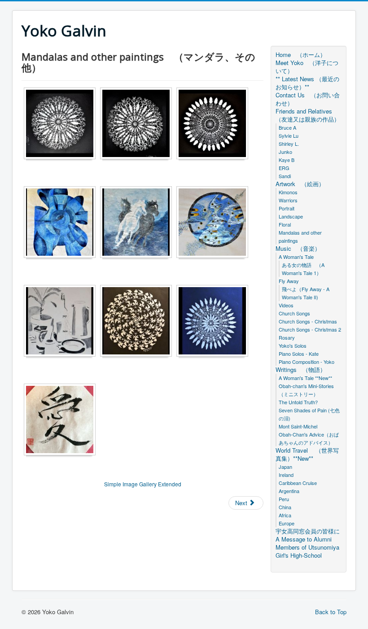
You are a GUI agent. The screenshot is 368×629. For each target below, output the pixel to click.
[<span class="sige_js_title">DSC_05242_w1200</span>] (62, 124)
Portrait (289, 208)
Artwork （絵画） (300, 184)
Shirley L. (291, 143)
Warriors (290, 200)
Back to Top (330, 611)
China (285, 507)
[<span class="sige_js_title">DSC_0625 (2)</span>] (138, 322)
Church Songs (297, 313)
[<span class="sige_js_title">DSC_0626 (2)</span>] (214, 322)
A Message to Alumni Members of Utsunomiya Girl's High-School (307, 547)
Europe (286, 523)
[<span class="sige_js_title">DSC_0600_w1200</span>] (138, 223)
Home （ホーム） (301, 55)
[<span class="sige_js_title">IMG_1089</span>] (62, 420)
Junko (288, 151)
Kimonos (290, 192)
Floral (285, 224)
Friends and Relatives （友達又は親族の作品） (308, 115)
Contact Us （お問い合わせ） (308, 99)
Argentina (291, 490)
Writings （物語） (301, 370)
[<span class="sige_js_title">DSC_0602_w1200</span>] (214, 223)
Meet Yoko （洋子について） (307, 67)
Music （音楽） (298, 249)
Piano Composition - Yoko (306, 361)
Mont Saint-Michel (300, 426)
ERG (284, 167)
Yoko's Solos (295, 345)
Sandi (285, 175)
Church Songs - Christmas (310, 321)
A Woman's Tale (296, 256)
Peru (284, 498)
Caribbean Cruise (300, 482)
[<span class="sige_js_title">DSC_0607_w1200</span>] (62, 322)
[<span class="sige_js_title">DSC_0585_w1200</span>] (214, 124)
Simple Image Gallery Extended (142, 484)
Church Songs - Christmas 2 (310, 329)
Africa (285, 515)
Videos (286, 305)
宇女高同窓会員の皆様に (308, 531)
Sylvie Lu (291, 135)
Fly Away (289, 280)
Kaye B (289, 159)
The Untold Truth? (301, 402)
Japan (288, 466)
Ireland (288, 474)
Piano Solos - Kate (299, 353)
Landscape (293, 216)
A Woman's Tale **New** (308, 377)
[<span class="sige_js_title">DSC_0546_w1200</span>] (138, 124)
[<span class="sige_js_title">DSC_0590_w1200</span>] (62, 223)
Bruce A (290, 127)
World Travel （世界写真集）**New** (307, 454)
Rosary (289, 337)
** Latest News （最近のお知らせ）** (307, 83)
